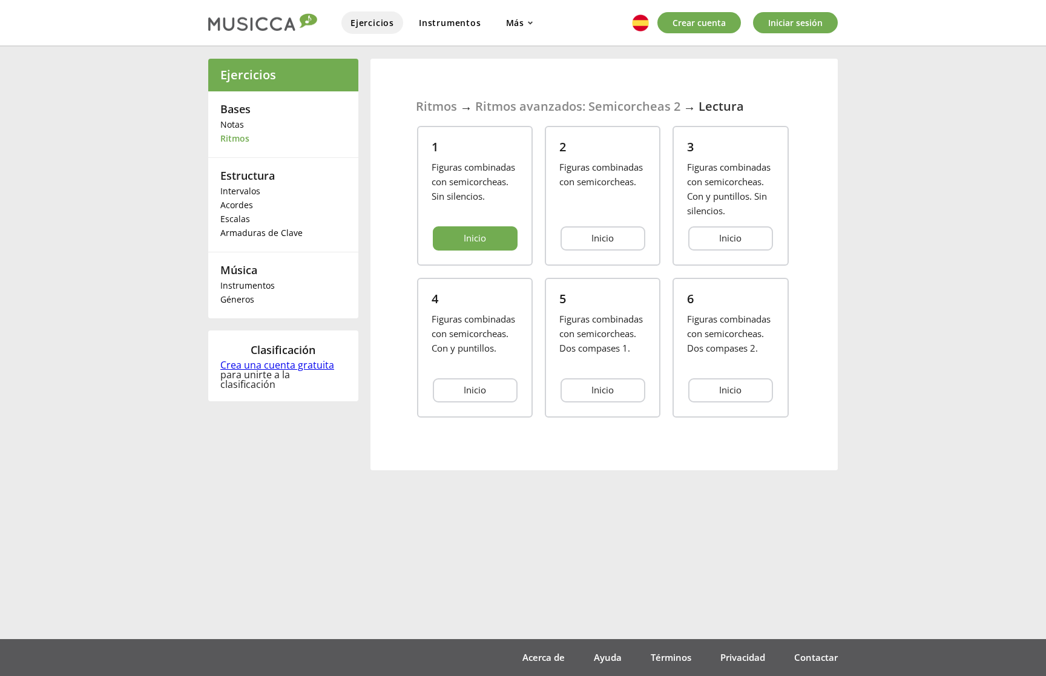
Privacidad (742, 657)
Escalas (235, 219)
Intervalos (240, 191)
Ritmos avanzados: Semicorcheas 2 (577, 106)
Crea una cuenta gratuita (277, 365)
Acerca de (543, 657)
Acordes (236, 205)
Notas (232, 124)
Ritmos (234, 138)
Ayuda (608, 657)
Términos (671, 657)
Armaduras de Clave (261, 232)
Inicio (475, 238)
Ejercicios (372, 22)
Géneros (237, 299)
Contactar (816, 657)
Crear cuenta (699, 22)
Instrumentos (450, 22)
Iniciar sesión (795, 22)
